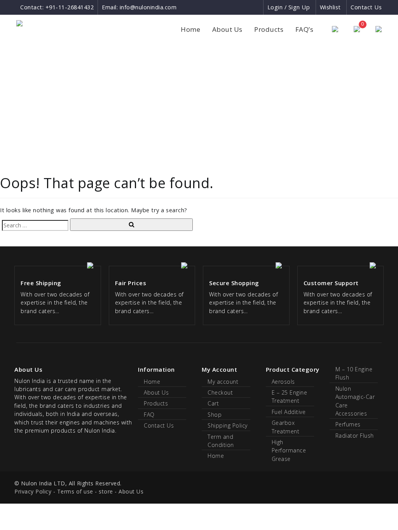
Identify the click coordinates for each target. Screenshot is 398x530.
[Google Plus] (243, 7)
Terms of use (75, 491)
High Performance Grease (289, 450)
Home (190, 29)
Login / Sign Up (288, 7)
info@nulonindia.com (148, 7)
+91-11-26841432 (69, 7)
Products (268, 29)
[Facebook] (229, 7)
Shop (215, 414)
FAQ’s (304, 29)
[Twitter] (256, 7)
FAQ (149, 414)
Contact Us (366, 7)
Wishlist (330, 7)
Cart (213, 403)
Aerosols (283, 381)
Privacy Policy (32, 491)
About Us (227, 29)
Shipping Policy (228, 425)
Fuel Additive (289, 412)
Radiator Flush (354, 435)
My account (223, 381)
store (106, 491)
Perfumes (348, 424)
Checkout (220, 392)
